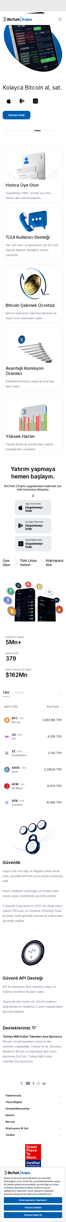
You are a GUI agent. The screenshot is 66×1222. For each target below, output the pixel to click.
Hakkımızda (13, 1095)
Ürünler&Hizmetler (18, 1108)
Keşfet (10, 1115)
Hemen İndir (16, 115)
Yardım (10, 1135)
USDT (20, 693)
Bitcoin (10, 1121)
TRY (6, 693)
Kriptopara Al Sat (17, 1128)
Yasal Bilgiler (14, 1102)
